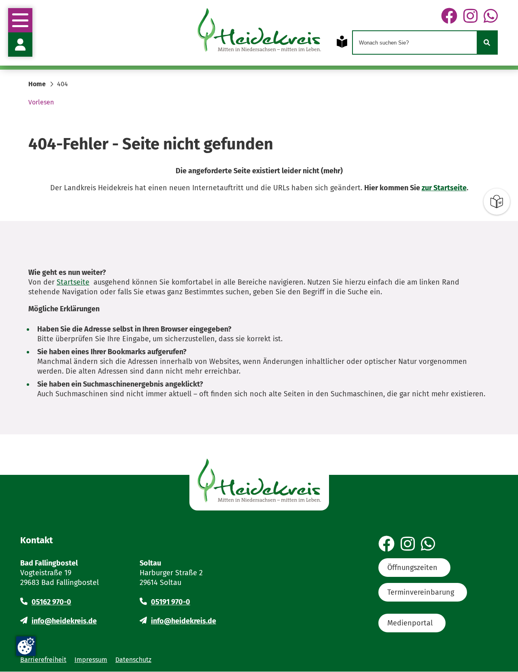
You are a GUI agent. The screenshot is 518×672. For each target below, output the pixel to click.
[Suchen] (487, 42)
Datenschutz (133, 659)
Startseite (73, 282)
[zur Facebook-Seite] (449, 16)
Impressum (90, 659)
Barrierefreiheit (43, 659)
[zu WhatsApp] (491, 16)
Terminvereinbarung (420, 592)
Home (37, 84)
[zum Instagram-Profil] (470, 16)
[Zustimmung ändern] (26, 646)
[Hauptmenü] (20, 20)
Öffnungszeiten (412, 567)
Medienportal (410, 623)
